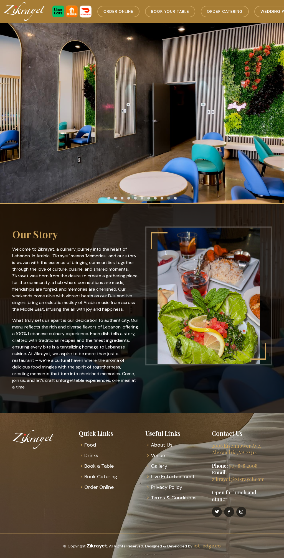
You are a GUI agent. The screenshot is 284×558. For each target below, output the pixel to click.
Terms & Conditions (174, 497)
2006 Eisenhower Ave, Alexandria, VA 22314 (237, 449)
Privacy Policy (166, 487)
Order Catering (225, 11)
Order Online (118, 11)
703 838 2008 (243, 465)
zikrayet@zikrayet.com (238, 479)
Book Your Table (170, 11)
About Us (162, 444)
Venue (158, 455)
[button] (108, 198)
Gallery (159, 466)
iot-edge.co (207, 545)
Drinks (91, 455)
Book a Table (99, 466)
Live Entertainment (173, 476)
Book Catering (100, 476)
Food (90, 444)
